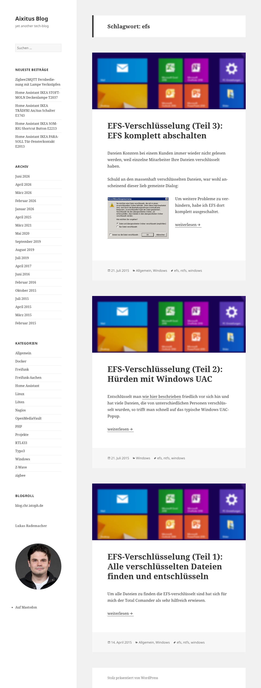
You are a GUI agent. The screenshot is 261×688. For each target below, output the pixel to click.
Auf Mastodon (26, 607)
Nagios (20, 410)
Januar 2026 (24, 209)
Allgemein (23, 353)
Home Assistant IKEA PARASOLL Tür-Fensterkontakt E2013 (36, 141)
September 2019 (28, 241)
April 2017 (23, 266)
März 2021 (23, 225)
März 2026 (23, 192)
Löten (19, 402)
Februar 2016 (25, 282)
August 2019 (24, 249)
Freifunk (22, 369)
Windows (22, 459)
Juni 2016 (22, 274)
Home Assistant (27, 385)
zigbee (20, 475)
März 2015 (23, 315)
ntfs (183, 270)
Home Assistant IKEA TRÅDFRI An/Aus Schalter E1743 (35, 110)
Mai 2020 (22, 233)
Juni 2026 (22, 176)
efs (176, 270)
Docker (21, 361)
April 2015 (23, 307)
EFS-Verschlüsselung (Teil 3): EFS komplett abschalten (165, 130)
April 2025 (23, 217)
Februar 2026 (25, 201)
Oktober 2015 (25, 290)
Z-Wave (21, 467)
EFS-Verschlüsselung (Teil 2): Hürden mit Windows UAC (165, 373)
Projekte (22, 434)
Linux (19, 394)
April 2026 (23, 184)
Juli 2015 (22, 298)
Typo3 (20, 451)
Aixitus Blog (31, 18)
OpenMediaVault (28, 418)
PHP (18, 426)
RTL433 (21, 443)
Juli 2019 (22, 258)
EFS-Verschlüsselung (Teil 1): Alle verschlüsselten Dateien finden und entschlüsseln (165, 566)
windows (195, 270)
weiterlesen (188, 224)
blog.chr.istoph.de (29, 505)
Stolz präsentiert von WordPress (132, 678)
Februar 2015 (25, 323)
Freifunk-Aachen (28, 377)
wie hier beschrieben (161, 396)
